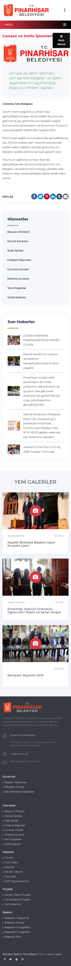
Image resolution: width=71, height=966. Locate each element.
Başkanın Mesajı (14, 922)
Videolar (9, 867)
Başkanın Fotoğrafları (17, 927)
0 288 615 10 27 (19, 754)
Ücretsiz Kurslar (18, 269)
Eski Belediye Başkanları (19, 791)
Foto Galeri (11, 862)
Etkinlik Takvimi (13, 871)
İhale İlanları (15, 250)
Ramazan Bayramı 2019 (25, 675)
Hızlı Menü (61, 42)
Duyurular (10, 876)
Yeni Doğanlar (16, 288)
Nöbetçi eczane (18, 278)
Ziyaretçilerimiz (15, 535)
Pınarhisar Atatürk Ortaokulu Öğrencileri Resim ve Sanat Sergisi (34, 610)
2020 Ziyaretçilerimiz (16, 881)
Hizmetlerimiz (12, 904)
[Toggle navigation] (65, 10)
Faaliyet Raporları (19, 260)
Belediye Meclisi (14, 786)
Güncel (8, 857)
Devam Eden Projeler (17, 894)
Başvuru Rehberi (18, 231)
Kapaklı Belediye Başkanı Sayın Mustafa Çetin (31, 544)
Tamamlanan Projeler (17, 899)
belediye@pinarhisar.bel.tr (25, 761)
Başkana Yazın (13, 936)
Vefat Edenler (16, 297)
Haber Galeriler (16, 602)
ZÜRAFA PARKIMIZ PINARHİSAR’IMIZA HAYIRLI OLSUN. (41, 340)
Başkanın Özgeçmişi (16, 918)
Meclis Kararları (17, 241)
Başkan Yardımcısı (15, 782)
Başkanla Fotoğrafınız (17, 931)
